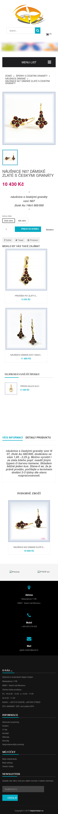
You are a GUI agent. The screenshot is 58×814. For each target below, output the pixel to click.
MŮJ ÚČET (8, 752)
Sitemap (5, 737)
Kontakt (5, 733)
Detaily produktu (38, 437)
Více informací (12, 437)
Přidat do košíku (28, 229)
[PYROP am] (44, 571)
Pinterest (34, 240)
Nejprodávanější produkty (13, 744)
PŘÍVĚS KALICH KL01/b (31, 386)
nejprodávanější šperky (22, 374)
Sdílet (8, 240)
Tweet (20, 240)
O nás (4, 729)
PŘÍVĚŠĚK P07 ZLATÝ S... (26, 295)
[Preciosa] (14, 571)
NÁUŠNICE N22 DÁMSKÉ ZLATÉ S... (29, 547)
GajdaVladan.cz (36, 810)
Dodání (5, 725)
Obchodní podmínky (10, 722)
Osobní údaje (8, 766)
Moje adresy (7, 762)
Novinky (5, 740)
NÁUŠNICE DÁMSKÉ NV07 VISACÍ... (26, 354)
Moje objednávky (9, 758)
